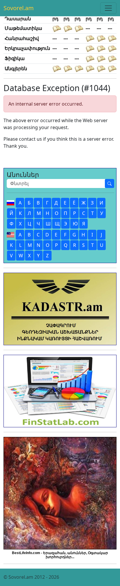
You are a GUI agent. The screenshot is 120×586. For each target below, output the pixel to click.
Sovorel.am (18, 8)
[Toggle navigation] (108, 8)
